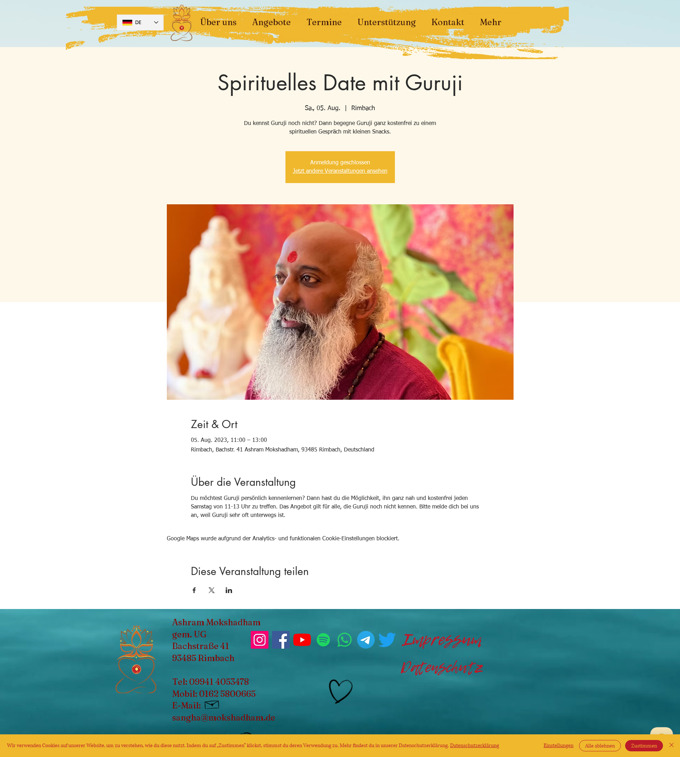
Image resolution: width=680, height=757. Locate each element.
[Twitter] (387, 640)
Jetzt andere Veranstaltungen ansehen (340, 171)
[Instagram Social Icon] (259, 640)
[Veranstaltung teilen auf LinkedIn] (229, 590)
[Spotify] (323, 640)
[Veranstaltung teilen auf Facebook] (194, 590)
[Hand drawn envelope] (212, 703)
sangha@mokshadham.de (223, 717)
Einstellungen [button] (558, 745)
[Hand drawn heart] (340, 691)
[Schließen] (671, 745)
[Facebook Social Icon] (281, 640)
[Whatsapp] (344, 640)
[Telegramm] (366, 640)
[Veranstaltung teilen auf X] (211, 590)
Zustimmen (644, 745)
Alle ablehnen (600, 745)
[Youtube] (302, 640)
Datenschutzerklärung (474, 745)
